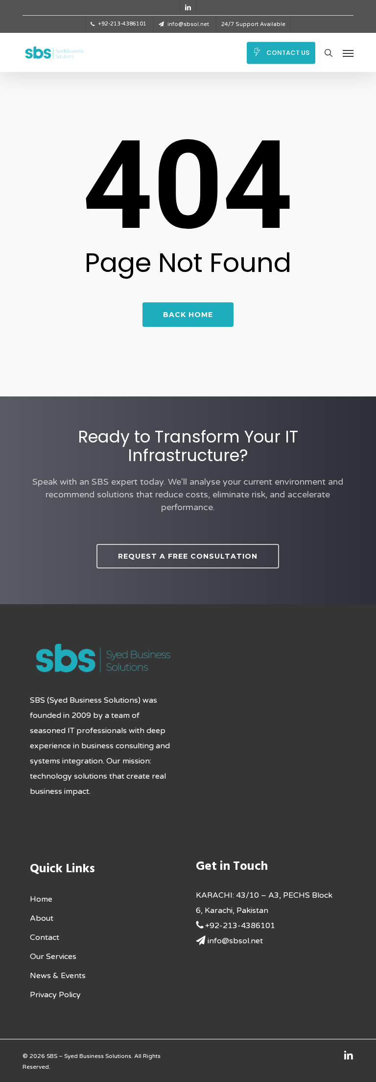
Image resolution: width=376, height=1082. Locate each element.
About (41, 918)
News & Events (58, 976)
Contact (44, 937)
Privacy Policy (55, 995)
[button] (348, 53)
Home (41, 899)
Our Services (53, 956)
